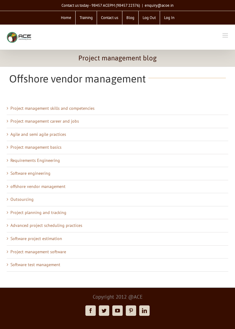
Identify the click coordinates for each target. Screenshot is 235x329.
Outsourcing (22, 199)
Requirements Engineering (35, 160)
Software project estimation (36, 238)
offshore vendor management (37, 186)
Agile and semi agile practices (38, 134)
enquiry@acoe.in (159, 5)
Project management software (38, 251)
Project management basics (36, 147)
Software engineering (30, 173)
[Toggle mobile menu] (225, 35)
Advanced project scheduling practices (46, 225)
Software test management (35, 264)
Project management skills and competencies (52, 108)
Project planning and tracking (38, 212)
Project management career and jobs (44, 121)
